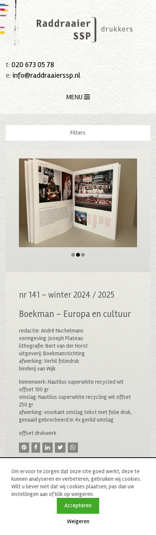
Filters (78, 132)
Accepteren (78, 505)
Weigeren (78, 521)
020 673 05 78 (32, 64)
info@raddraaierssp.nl (46, 75)
